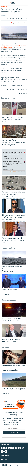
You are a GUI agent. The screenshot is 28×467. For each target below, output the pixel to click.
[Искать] (24, 465)
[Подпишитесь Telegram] (16, 448)
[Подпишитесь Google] (2, 448)
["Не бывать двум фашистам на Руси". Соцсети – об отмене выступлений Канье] (14, 206)
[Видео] (17, 465)
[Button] (10, 19)
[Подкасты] (2, 451)
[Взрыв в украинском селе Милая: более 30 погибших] (14, 310)
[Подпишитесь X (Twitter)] (9, 448)
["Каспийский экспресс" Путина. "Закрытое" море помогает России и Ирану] (14, 258)
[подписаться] (5, 451)
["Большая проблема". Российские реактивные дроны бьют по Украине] (14, 131)
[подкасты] (11, 465)
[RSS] (23, 448)
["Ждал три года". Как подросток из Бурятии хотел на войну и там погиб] (14, 380)
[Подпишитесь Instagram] (19, 448)
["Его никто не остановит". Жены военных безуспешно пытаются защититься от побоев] (14, 357)
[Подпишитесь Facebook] (5, 448)
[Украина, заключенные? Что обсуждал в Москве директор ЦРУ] (14, 229)
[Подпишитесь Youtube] (12, 448)
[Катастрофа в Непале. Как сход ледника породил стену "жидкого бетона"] (14, 183)
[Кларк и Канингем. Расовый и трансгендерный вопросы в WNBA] (14, 108)
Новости (4, 6)
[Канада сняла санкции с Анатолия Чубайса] (14, 330)
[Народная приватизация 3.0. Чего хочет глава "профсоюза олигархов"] (14, 281)
